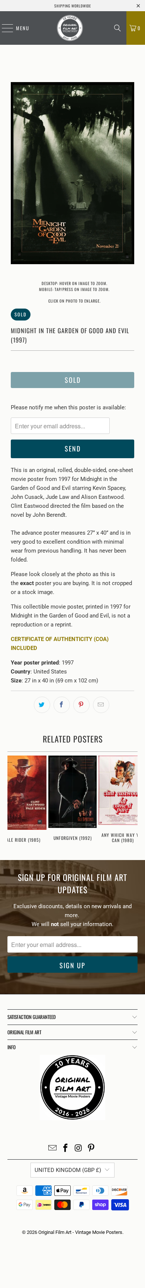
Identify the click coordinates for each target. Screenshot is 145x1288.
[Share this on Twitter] (42, 705)
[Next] (129, 174)
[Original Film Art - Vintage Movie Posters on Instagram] (78, 1149)
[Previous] (16, 174)
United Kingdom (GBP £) (68, 1170)
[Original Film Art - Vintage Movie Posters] (69, 28)
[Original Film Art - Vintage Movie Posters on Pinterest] (91, 1149)
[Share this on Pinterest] (81, 705)
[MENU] (3, 28)
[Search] (117, 28)
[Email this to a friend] (101, 705)
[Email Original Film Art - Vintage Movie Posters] (52, 1149)
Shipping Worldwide (72, 6)
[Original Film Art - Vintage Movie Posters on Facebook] (65, 1149)
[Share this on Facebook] (62, 705)
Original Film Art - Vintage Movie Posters (80, 1232)
